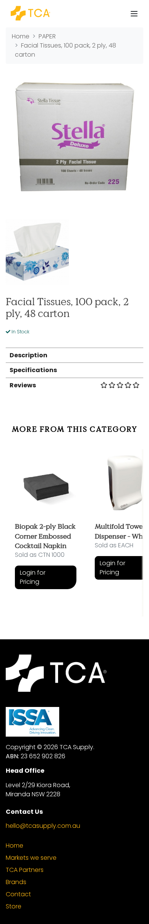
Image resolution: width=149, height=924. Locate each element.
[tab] (74, 354)
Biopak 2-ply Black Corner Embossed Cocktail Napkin (45, 535)
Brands (16, 882)
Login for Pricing (32, 577)
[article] (46, 527)
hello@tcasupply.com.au (43, 825)
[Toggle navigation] (134, 14)
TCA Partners (25, 869)
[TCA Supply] (30, 13)
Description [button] (28, 355)
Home (14, 845)
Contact (18, 894)
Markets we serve (31, 857)
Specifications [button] (33, 370)
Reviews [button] (23, 385)
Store (13, 906)
